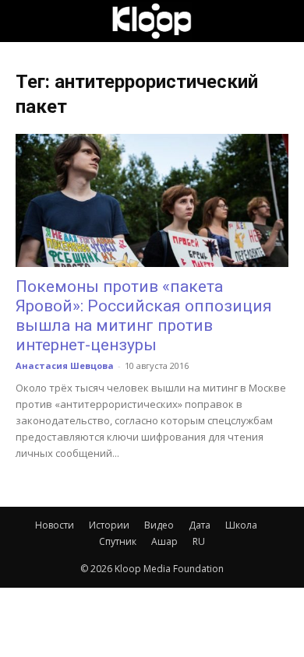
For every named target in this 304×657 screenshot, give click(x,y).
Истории (109, 525)
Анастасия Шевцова (65, 365)
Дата (199, 525)
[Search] (282, 21)
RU (199, 541)
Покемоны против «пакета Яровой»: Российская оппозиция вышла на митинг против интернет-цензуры (144, 315)
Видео (159, 525)
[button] (26, 21)
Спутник (117, 541)
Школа (241, 525)
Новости (54, 525)
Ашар (164, 541)
